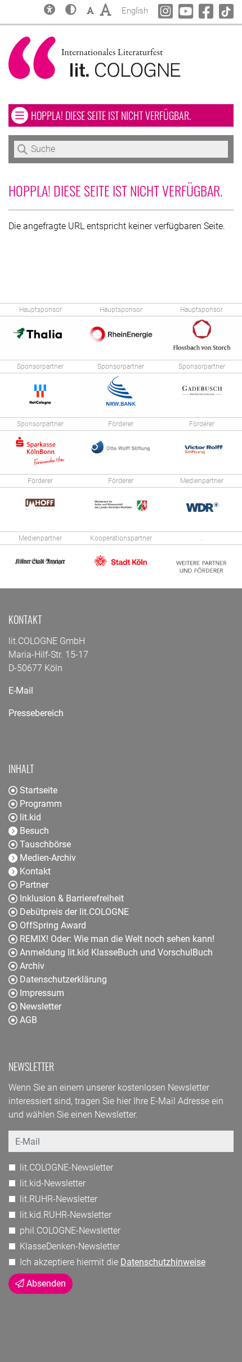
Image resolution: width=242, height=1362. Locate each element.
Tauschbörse (45, 844)
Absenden (45, 1283)
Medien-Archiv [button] (48, 857)
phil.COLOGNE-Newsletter (70, 1230)
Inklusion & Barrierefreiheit (72, 898)
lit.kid (30, 817)
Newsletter (40, 1006)
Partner (34, 884)
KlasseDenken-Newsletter (70, 1246)
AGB (28, 1020)
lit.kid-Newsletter (53, 1183)
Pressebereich (36, 713)
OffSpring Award (53, 925)
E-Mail (20, 690)
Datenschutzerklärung (63, 979)
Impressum (42, 993)
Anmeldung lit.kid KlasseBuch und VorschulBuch (116, 952)
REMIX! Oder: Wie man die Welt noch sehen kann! (117, 939)
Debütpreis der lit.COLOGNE (74, 911)
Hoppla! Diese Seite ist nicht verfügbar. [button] (132, 115)
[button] (71, 11)
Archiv (32, 966)
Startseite (38, 790)
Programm (41, 803)
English (135, 10)
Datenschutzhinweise (162, 1262)
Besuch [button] (34, 830)
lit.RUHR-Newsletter (58, 1199)
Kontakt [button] (35, 871)
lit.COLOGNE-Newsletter (66, 1167)
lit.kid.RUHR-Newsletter (65, 1214)
